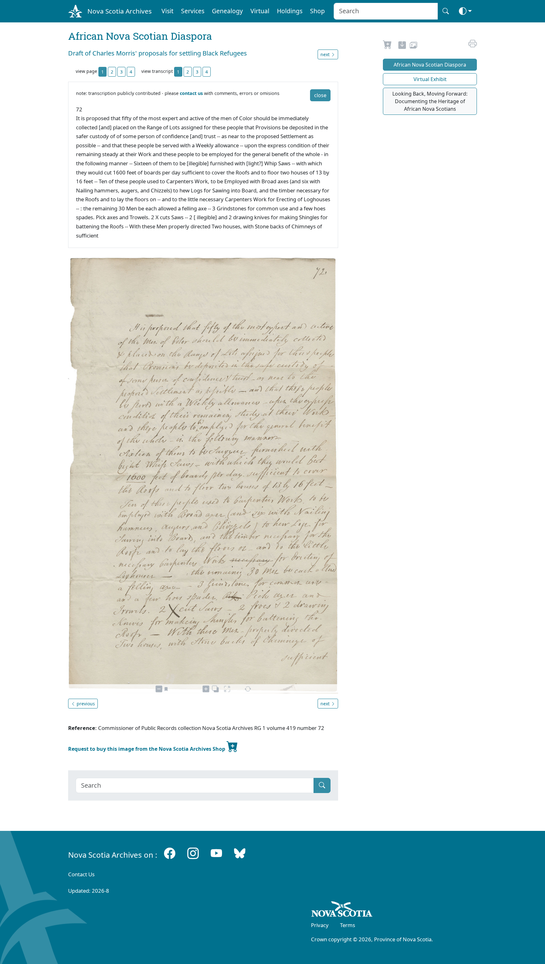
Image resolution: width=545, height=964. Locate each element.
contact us (191, 93)
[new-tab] (402, 46)
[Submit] (322, 785)
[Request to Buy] (387, 46)
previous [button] (85, 704)
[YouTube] (216, 853)
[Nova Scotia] (342, 910)
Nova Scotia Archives (119, 11)
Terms (347, 925)
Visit (167, 11)
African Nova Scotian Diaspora (430, 64)
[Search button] (445, 11)
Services (192, 11)
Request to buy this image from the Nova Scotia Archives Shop (147, 748)
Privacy (320, 925)
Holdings (289, 11)
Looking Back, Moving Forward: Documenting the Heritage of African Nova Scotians (429, 101)
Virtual (259, 11)
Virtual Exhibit (430, 79)
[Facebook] (169, 853)
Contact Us (81, 874)
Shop (317, 11)
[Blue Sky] (239, 853)
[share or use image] (413, 46)
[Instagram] (193, 853)
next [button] (325, 54)
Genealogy (227, 11)
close (320, 95)
